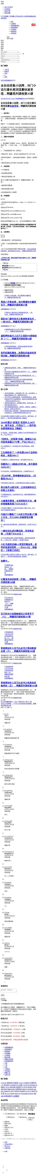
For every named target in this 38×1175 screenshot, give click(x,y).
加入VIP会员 (8, 7)
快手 (5, 77)
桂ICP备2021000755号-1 (27, 1139)
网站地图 (7, 13)
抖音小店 (28, 1091)
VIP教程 (13, 23)
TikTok (7, 1087)
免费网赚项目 (15, 25)
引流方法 (21, 1083)
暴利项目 (30, 1087)
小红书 (6, 69)
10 (13, 663)
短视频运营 (7, 1091)
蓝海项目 (7, 1085)
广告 (5, 1065)
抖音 (5, 73)
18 (25, 98)
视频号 (6, 71)
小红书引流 (26, 1085)
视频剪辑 (10, 1083)
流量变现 (27, 1083)
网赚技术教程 (8, 1059)
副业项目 (33, 1085)
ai (4, 75)
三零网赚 (12, 283)
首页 (12, 21)
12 (13, 628)
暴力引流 (7, 1093)
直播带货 (33, 1083)
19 (13, 698)
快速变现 (14, 106)
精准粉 (12, 1093)
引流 (2, 1094)
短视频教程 (14, 27)
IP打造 (25, 1087)
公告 (5, 1063)
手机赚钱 (7, 1053)
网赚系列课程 (18, 594)
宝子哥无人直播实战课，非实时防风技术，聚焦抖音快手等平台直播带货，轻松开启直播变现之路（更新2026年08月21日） (20, 399)
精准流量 (12, 1087)
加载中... (5, 561)
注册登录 (7, 1148)
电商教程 (13, 31)
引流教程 (13, 29)
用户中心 (7, 1146)
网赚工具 (7, 1073)
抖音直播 (13, 1085)
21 (13, 594)
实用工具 (7, 1075)
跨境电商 (30, 1089)
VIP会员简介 (8, 1144)
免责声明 (7, 11)
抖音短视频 (24, 1093)
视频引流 (24, 1089)
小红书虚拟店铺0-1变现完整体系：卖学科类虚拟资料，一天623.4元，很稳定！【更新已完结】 (19, 547)
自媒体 (15, 1083)
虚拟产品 (34, 1091)
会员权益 (7, 9)
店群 (12, 1091)
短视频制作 (22, 1091)
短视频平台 (19, 1087)
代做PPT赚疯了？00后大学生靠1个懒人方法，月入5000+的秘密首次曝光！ (19, 517)
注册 (2, 3)
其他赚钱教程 (8, 1061)
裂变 (5, 1089)
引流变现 (16, 1091)
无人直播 (19, 1085)
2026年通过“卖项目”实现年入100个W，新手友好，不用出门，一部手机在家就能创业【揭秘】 (18, 425)
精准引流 (17, 1093)
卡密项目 (13, 33)
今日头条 (3, 1083)
